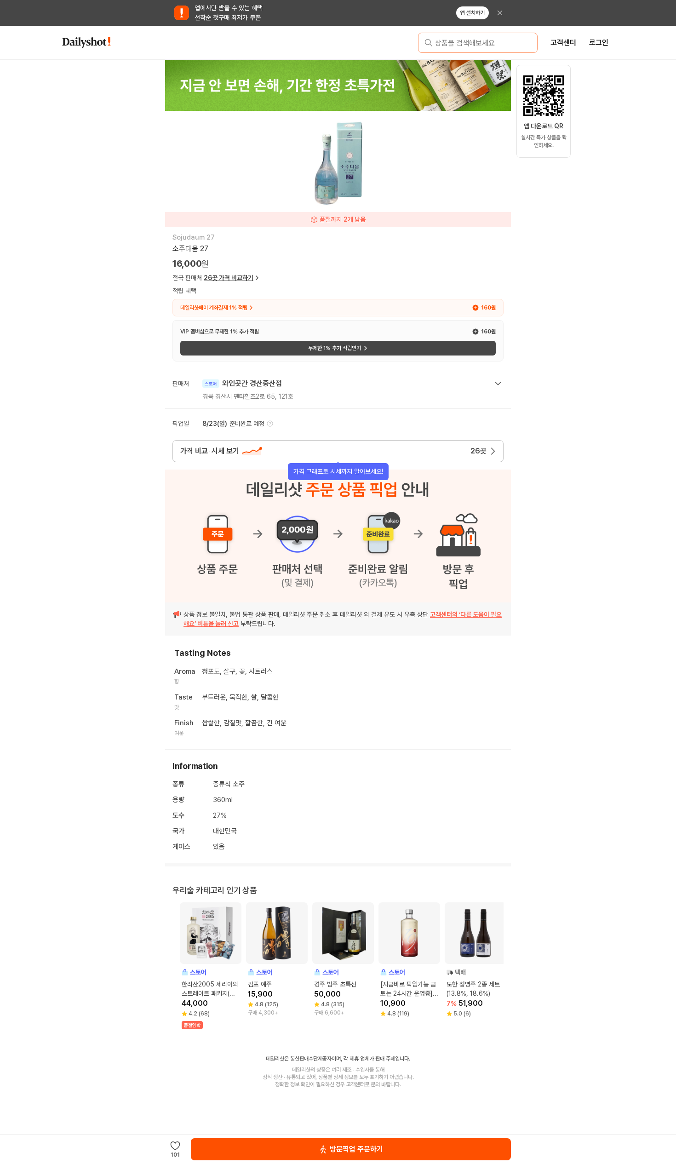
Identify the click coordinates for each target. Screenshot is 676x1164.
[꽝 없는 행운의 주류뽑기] (338, 85)
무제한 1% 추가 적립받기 (334, 348)
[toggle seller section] (498, 383)
